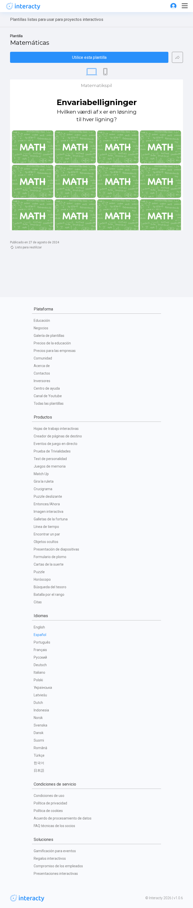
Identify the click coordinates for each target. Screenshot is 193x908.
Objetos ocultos (46, 542)
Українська (43, 688)
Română (40, 748)
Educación (42, 321)
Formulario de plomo (50, 557)
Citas (38, 602)
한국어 (39, 763)
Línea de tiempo (46, 527)
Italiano (39, 672)
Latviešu (40, 695)
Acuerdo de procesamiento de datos (62, 818)
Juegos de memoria (50, 466)
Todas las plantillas (49, 403)
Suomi (39, 740)
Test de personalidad (50, 459)
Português (42, 642)
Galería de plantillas (49, 336)
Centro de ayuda (47, 388)
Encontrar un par (47, 534)
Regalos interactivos (50, 858)
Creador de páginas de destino (58, 436)
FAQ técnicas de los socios (54, 826)
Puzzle (39, 572)
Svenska (40, 725)
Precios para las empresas (55, 351)
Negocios (41, 328)
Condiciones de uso (49, 796)
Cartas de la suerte (49, 564)
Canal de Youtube (48, 396)
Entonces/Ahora (47, 504)
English (39, 627)
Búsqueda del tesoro (50, 587)
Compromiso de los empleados (58, 866)
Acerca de (42, 366)
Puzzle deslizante (48, 496)
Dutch (38, 703)
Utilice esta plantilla (89, 57)
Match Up (41, 474)
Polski (38, 680)
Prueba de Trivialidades (52, 451)
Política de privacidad (50, 803)
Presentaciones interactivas (56, 874)
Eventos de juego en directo (55, 444)
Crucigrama (43, 489)
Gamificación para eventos (55, 851)
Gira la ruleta (44, 481)
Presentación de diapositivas (56, 549)
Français (40, 650)
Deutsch (40, 665)
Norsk (38, 718)
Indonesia (41, 710)
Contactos (42, 373)
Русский (40, 657)
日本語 (39, 770)
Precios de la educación (52, 343)
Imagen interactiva (48, 512)
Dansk (38, 733)
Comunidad (43, 358)
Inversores (42, 381)
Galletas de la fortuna (51, 519)
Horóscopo (42, 579)
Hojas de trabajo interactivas (56, 429)
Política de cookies (48, 811)
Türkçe (39, 755)
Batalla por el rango (49, 595)
